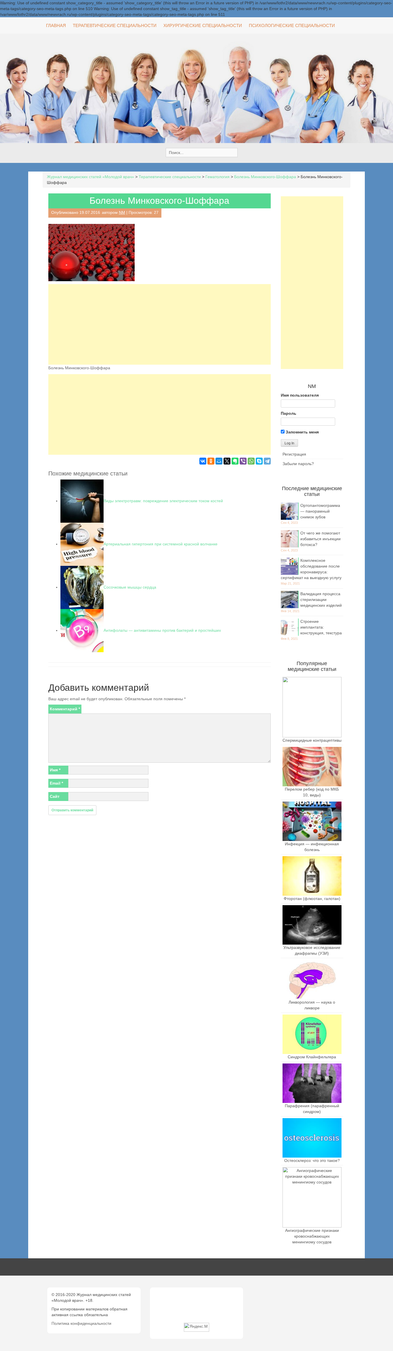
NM (122, 212)
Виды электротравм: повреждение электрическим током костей (163, 500)
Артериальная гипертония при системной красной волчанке (161, 544)
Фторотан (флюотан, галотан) (312, 898)
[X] (227, 461)
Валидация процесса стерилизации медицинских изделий (321, 599)
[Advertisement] (159, 324)
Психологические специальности (292, 25)
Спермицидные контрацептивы (312, 740)
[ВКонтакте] (202, 461)
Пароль (288, 413)
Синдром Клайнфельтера (312, 1057)
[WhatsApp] (251, 461)
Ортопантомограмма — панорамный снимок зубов (320, 511)
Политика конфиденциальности (81, 1323)
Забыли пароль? (298, 463)
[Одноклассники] (210, 461)
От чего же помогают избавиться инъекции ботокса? (320, 539)
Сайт (55, 796)
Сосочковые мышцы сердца (130, 587)
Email (56, 783)
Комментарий (65, 709)
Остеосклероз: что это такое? (312, 1160)
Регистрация (294, 454)
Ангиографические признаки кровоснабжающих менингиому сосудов (312, 1236)
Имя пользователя (300, 395)
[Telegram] (267, 461)
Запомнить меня (302, 432)
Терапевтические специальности (115, 25)
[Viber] (243, 461)
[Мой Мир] (218, 461)
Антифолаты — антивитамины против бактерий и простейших (162, 630)
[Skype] (259, 461)
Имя (55, 770)
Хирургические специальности (202, 25)
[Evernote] (235, 461)
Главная (56, 25)
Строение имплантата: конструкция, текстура (321, 627)
